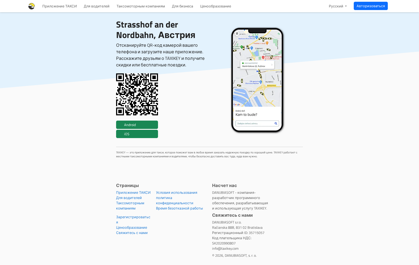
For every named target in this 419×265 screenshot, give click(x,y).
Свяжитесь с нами (132, 232)
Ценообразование (215, 6)
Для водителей (97, 6)
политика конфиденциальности (174, 200)
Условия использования (176, 192)
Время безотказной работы (179, 208)
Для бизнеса (182, 6)
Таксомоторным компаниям (141, 6)
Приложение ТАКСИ (59, 6)
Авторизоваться (371, 6)
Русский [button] (336, 6)
